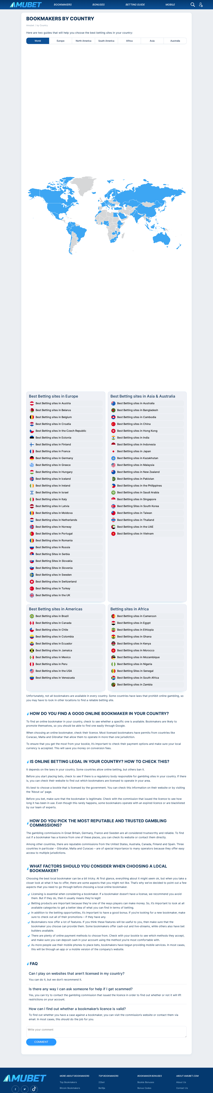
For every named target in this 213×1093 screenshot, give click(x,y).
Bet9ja (102, 1088)
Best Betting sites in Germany (54, 458)
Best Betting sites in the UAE (135, 526)
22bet (102, 1082)
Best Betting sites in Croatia (53, 424)
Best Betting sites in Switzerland (56, 581)
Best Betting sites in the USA (54, 670)
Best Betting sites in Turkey (53, 588)
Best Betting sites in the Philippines (139, 485)
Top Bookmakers (68, 1082)
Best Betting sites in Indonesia (136, 444)
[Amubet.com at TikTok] (34, 1089)
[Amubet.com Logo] (24, 1080)
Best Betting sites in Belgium (54, 417)
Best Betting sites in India (133, 437)
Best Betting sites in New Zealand (138, 472)
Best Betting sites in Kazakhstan (137, 458)
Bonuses (99, 4)
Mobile (170, 4)
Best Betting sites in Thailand (135, 520)
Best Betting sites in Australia (135, 403)
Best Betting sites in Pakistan (135, 478)
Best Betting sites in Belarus (53, 410)
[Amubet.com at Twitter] (24, 1089)
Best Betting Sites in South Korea (138, 506)
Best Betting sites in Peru (51, 664)
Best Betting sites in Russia (53, 547)
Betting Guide (135, 4)
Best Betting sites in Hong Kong (137, 430)
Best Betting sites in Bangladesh (137, 410)
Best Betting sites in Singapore (136, 499)
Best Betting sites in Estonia (53, 437)
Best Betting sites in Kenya (134, 643)
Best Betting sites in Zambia (134, 684)
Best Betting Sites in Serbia (53, 554)
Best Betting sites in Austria (53, 403)
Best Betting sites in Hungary (54, 472)
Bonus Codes (144, 1088)
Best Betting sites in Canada (53, 622)
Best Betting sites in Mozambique (138, 657)
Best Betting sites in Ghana (134, 636)
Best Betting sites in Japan (134, 451)
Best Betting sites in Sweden (54, 574)
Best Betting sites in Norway (53, 526)
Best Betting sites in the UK (53, 595)
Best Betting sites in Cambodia (136, 417)
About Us (181, 1082)
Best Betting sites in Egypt (134, 622)
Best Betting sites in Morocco (135, 650)
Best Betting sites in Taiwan (134, 513)
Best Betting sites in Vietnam (135, 533)
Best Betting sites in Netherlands (56, 520)
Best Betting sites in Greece (53, 465)
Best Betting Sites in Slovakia (54, 560)
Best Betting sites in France (53, 451)
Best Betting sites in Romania (54, 540)
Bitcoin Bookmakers (70, 1088)
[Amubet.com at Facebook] (15, 1089)
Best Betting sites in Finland (53, 444)
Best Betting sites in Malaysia (135, 465)
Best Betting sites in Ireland (53, 485)
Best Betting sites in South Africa (138, 677)
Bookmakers (63, 4)
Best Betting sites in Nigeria (134, 664)
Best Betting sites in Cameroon (136, 616)
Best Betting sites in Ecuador (54, 643)
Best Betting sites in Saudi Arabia (138, 492)
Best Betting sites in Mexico (53, 657)
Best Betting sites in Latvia (52, 506)
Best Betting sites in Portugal (54, 533)
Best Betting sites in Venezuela (55, 677)
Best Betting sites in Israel (52, 492)
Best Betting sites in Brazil (52, 616)
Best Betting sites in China (134, 424)
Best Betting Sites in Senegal (135, 670)
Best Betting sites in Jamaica (54, 650)
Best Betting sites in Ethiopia (135, 629)
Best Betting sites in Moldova (54, 513)
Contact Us (182, 1088)
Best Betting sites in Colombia (55, 636)
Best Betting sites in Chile (52, 629)
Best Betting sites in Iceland (53, 478)
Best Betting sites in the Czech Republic (61, 430)
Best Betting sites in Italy (51, 499)
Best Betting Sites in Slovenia (54, 567)
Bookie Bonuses (145, 1082)
